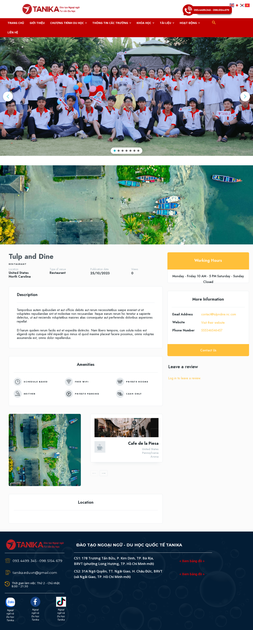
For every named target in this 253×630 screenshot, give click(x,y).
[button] (214, 23)
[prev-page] (94, 473)
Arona (155, 456)
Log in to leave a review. (184, 378)
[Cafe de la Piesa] (126, 427)
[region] (126, 96)
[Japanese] (237, 5)
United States (19, 273)
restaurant (18, 264)
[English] (232, 5)
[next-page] (104, 473)
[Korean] (242, 5)
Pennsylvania (150, 453)
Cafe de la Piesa (143, 443)
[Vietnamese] (247, 5)
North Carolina (20, 276)
